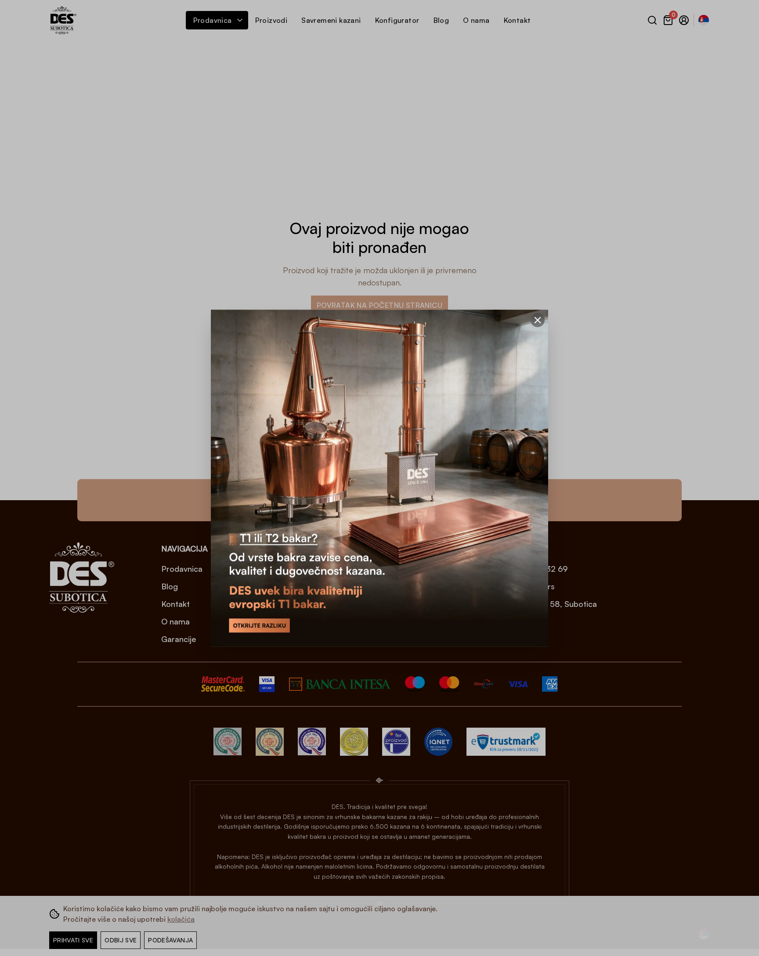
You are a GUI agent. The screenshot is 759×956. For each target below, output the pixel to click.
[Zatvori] (538, 320)
